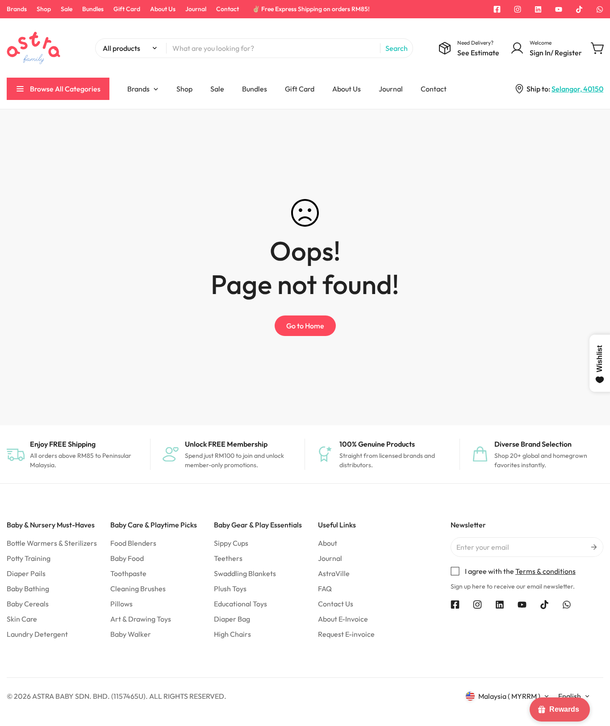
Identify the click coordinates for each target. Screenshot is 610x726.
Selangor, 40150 (577, 88)
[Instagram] (517, 9)
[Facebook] (497, 9)
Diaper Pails (26, 573)
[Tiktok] (579, 9)
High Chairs (232, 634)
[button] (598, 48)
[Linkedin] (538, 9)
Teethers (228, 558)
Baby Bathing (28, 588)
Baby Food (127, 558)
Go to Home (305, 325)
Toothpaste (128, 573)
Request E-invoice (346, 634)
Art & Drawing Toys (140, 618)
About (327, 543)
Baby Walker (130, 634)
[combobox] (254, 48)
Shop (44, 9)
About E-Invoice (343, 618)
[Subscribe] (593, 547)
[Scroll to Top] (592, 677)
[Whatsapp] (599, 9)
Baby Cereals (28, 603)
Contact (227, 9)
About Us (162, 9)
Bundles (93, 9)
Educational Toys (240, 603)
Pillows (121, 603)
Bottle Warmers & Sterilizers (52, 543)
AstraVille (334, 573)
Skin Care (22, 618)
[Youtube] (558, 9)
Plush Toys (230, 588)
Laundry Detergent (37, 634)
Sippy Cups (231, 543)
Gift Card (126, 9)
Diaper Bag (232, 618)
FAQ (325, 588)
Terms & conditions (545, 571)
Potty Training (28, 558)
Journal (195, 9)
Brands (17, 9)
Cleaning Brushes (138, 588)
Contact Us (335, 603)
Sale (66, 9)
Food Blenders (133, 543)
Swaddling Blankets (245, 573)
